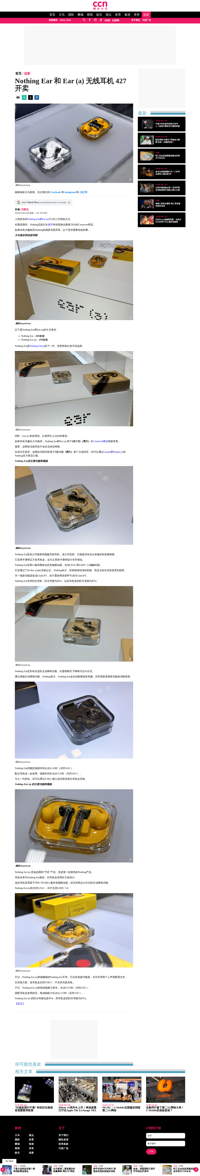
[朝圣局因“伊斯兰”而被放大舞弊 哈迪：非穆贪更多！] (147, 140)
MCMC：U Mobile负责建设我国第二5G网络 (121, 1109)
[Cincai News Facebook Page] (89, 20)
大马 (62, 14)
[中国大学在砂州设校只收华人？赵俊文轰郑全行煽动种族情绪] (147, 124)
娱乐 (99, 14)
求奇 (137, 14)
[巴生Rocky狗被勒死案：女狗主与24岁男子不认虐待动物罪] (147, 219)
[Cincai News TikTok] (101, 20)
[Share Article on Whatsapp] (24, 99)
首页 (52, 14)
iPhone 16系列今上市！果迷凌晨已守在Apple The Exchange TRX (77, 1109)
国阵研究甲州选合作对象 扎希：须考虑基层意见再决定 (184, 1171)
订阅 (151, 1151)
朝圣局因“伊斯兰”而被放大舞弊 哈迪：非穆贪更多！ (167, 141)
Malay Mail (65, 20)
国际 (71, 14)
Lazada (107, 452)
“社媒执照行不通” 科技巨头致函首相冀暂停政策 (34, 1109)
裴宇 (50, 224)
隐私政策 (64, 1139)
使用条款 (64, 1144)
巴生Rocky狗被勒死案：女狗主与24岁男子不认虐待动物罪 (168, 220)
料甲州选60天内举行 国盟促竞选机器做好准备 (64, 1170)
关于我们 (135, 20)
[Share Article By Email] (18, 99)
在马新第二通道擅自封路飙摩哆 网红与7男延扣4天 (24, 1171)
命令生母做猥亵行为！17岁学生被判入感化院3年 (167, 173)
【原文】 (20, 1003)
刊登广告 (146, 20)
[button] (69, 202)
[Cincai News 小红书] (107, 20)
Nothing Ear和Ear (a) (38, 219)
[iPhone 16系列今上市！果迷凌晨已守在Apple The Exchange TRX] (78, 1090)
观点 (109, 14)
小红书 (83, 192)
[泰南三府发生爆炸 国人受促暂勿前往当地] (147, 203)
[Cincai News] (100, 9)
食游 (127, 14)
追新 (146, 14)
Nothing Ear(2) (37, 346)
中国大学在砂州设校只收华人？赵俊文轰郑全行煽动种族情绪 (167, 126)
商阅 (90, 14)
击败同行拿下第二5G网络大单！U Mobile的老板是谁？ (165, 1109)
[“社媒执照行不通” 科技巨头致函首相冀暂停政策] (34, 1090)
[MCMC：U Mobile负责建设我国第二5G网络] (121, 1090)
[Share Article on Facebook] (36, 99)
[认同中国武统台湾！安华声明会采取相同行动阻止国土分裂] (147, 187)
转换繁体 (53, 20)
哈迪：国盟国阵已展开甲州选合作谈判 (104, 1170)
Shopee (117, 452)
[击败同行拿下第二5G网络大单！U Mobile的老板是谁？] (165, 1090)
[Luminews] (115, 20)
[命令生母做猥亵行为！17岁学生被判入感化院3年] (147, 171)
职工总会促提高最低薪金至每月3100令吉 (144, 1170)
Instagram (70, 192)
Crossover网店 (100, 441)
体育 (118, 14)
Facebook (55, 192)
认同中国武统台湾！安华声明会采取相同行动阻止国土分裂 (167, 188)
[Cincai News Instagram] (95, 20)
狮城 (80, 14)
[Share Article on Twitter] (30, 99)
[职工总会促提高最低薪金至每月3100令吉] (147, 156)
